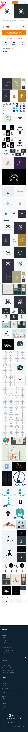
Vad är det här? (15, 48)
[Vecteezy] (2, 2)
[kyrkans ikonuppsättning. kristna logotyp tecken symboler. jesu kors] (9, 117)
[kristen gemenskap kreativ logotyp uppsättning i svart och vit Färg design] (8, 152)
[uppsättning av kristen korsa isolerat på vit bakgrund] (8, 456)
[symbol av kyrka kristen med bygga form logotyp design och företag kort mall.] (9, 585)
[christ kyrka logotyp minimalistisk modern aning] (6, 411)
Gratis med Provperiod (14, 32)
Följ (23, 27)
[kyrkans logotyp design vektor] (8, 249)
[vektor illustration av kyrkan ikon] (8, 237)
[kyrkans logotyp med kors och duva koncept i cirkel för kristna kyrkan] (8, 128)
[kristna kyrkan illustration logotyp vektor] (18, 186)
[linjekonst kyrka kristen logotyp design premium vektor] (13, 83)
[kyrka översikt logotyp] (8, 188)
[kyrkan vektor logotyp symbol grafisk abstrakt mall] (8, 261)
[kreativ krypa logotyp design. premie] (7, 692)
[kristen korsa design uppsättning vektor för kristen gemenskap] (8, 176)
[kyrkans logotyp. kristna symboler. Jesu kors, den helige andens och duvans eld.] (8, 140)
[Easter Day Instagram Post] (6, 394)
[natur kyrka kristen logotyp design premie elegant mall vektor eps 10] (8, 517)
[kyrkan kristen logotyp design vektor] (9, 283)
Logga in (21, 2)
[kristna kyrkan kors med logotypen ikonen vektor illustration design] (7, 106)
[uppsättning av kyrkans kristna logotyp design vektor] (13, 95)
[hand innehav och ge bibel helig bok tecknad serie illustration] (9, 716)
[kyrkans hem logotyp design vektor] (9, 198)
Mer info (5, 51)
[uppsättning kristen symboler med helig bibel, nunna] (7, 726)
